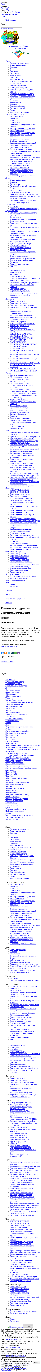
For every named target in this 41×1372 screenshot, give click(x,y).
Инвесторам (10, 488)
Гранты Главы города (13, 700)
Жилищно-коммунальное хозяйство (19, 702)
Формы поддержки (17, 533)
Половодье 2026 (11, 790)
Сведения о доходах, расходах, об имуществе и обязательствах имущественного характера (23, 145)
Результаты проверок (18, 246)
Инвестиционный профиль (20, 549)
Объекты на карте (17, 221)
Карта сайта (14, 586)
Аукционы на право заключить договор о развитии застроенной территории (22, 469)
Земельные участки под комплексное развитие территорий (24, 483)
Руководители (15, 215)
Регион (8, 807)
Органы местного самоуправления (18, 782)
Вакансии (14, 118)
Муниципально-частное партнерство (24, 547)
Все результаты (7, 28)
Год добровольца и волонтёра (16, 731)
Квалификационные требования (22, 129)
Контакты (14, 262)
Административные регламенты (22, 324)
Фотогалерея (15, 100)
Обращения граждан (13, 551)
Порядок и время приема (19, 556)
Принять (36, 1362)
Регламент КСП (16, 274)
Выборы (8, 729)
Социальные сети (17, 572)
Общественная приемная (19, 264)
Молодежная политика (14, 762)
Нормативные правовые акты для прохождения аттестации (23, 319)
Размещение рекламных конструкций (24, 449)
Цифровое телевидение (14, 811)
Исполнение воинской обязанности (19, 747)
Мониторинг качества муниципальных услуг (19, 407)
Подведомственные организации (23, 219)
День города (10, 739)
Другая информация (18, 414)
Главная (8, 590)
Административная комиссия (16, 714)
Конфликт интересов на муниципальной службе (19, 167)
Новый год (9, 776)
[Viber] (18, 653)
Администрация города (14, 682)
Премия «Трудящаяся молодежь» (22, 96)
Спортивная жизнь (12, 690)
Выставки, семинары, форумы (22, 535)
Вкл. (13, 12)
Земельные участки (12, 743)
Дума (7, 178)
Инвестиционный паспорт (20, 512)
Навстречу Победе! (12, 712)
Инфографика (15, 75)
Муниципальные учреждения (16, 766)
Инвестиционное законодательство (23, 523)
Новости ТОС (10, 772)
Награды (13, 104)
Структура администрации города (23, 213)
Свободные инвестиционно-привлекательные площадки (21, 530)
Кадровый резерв (16, 116)
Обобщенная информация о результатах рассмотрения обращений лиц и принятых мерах (24, 564)
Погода (8, 710)
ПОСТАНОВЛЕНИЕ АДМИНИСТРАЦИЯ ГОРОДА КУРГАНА (22, 330)
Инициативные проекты (19, 112)
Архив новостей (11, 819)
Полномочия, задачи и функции (22, 239)
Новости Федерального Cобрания (23, 176)
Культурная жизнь (12, 692)
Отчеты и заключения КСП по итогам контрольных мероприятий (25, 279)
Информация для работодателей (22, 133)
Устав (12, 69)
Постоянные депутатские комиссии (24, 194)
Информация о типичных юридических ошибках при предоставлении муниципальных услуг (23, 421)
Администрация (11, 211)
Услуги (8, 373)
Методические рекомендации (21, 170)
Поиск (7, 582)
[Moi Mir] (9, 653)
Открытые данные (12, 574)
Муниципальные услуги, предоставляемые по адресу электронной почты (21, 379)
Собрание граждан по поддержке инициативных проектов (23, 201)
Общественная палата (13, 696)
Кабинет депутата (17, 190)
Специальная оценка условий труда (24, 293)
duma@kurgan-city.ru (14, 1347)
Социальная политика (14, 704)
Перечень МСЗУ (16, 428)
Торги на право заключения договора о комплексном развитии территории (24, 475)
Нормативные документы (20, 291)
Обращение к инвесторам (20, 494)
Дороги (8, 688)
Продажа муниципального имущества (25, 437)
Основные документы (18, 322)
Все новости (10, 680)
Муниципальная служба (14, 114)
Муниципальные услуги (14, 764)
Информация (10, 20)
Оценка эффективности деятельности (24, 231)
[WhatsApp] (15, 653)
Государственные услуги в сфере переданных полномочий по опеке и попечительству (24, 395)
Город (7, 61)
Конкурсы (14, 120)
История (13, 67)
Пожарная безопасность (14, 788)
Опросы (13, 110)
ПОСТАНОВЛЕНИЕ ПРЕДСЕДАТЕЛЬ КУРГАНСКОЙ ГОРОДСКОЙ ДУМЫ (23, 344)
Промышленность (12, 797)
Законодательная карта (19, 570)
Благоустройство (12, 721)
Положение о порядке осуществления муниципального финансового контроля (24, 285)
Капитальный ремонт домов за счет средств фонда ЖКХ (24, 446)
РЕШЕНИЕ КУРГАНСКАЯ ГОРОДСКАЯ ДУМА (21, 335)
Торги (7, 430)
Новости (13, 182)
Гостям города (15, 83)
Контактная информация (19, 139)
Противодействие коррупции (21, 98)
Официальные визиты (14, 784)
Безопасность (10, 717)
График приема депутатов (20, 192)
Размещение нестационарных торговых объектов (21, 460)
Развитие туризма (12, 805)
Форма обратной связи (19, 543)
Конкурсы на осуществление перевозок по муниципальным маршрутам (22, 455)
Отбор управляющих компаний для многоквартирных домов (24, 442)
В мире (8, 723)
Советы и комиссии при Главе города (24, 209)
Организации (15, 77)
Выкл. (17, 12)
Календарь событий (17, 108)
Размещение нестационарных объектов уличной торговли (21, 464)
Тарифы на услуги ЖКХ (19, 326)
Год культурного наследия (15, 733)
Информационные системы (20, 248)
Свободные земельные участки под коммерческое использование (23, 479)
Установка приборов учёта (15, 809)
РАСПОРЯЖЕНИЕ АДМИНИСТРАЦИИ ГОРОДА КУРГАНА (22, 350)
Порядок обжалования (18, 303)
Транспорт (9, 698)
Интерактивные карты (19, 578)
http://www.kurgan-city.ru (10, 646)
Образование (10, 694)
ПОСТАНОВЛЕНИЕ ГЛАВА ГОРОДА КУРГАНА (21, 339)
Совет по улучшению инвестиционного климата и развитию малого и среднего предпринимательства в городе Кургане (22, 500)
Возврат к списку (7, 662)
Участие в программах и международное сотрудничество (22, 257)
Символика (14, 71)
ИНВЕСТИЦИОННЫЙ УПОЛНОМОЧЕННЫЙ (19, 491)
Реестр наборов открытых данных (23, 576)
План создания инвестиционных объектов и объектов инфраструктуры (25, 520)
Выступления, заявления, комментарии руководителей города (20, 816)
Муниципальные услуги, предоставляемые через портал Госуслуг (22, 385)
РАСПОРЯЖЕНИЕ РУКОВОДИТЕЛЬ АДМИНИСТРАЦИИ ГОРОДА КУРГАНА (25, 365)
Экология (9, 813)
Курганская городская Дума (16, 686)
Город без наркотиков (13, 706)
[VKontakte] (2, 653)
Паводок (8, 786)
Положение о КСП (17, 270)
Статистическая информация (21, 260)
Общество (9, 780)
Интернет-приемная (18, 198)
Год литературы (11, 735)
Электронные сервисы (19, 410)
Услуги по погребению (19, 426)
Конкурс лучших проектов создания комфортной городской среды (19, 757)
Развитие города (16, 79)
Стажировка (15, 122)
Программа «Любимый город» (22, 94)
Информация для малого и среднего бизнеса (22, 745)
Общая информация (18, 65)
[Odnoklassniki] (5, 653)
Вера (7, 725)
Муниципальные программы (21, 315)
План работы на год (18, 276)
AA (2, 8)
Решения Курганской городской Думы (25, 196)
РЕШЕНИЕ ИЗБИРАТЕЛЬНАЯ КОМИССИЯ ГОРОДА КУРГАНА (23, 370)
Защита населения (17, 233)
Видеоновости (15, 102)
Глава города (10, 205)
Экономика (14, 73)
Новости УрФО (11, 774)
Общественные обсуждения (16, 778)
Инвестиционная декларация (21, 510)
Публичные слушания (14, 801)
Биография (14, 207)
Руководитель (15, 272)
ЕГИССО (13, 266)
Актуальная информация (19, 63)
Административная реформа (21, 244)
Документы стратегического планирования (21, 312)
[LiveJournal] (12, 653)
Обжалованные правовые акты (22, 305)
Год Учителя (10, 737)
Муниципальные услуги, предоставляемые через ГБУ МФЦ (23, 390)
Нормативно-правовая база (20, 568)
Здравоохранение (12, 741)
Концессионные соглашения (21, 451)
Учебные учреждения (18, 141)
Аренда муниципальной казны (22, 439)
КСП (7, 268)
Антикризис (10, 708)
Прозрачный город (17, 106)
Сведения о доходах (18, 289)
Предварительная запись (19, 412)
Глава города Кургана (13, 684)
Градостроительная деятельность (22, 81)
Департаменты (15, 217)
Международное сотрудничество (18, 760)
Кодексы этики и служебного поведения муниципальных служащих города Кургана (25, 151)
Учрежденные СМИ (18, 250)
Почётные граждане (18, 85)
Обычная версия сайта (9, 14)
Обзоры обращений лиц (19, 560)
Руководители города (18, 88)
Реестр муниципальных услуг (21, 375)
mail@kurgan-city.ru (13, 1339)
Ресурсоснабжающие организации (23, 545)
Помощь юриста (11, 792)
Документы (9, 299)
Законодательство (17, 131)
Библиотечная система (14, 719)
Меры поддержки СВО (19, 400)
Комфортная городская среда (16, 753)
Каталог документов (18, 301)
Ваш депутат (15, 184)
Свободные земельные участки (22, 486)
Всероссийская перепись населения (19, 727)
